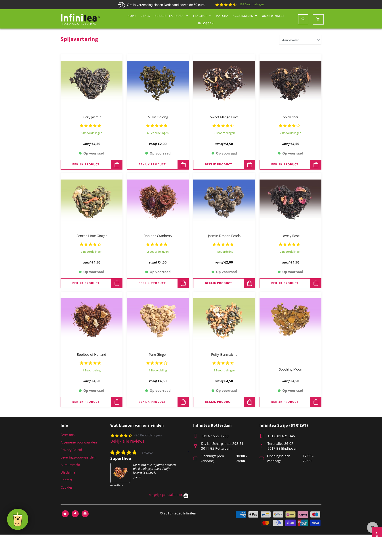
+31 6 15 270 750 (215, 436)
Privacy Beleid (71, 449)
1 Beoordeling (224, 252)
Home (132, 16)
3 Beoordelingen (91, 252)
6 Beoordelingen (158, 133)
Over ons (67, 434)
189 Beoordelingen (251, 4)
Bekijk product (85, 164)
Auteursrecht (70, 464)
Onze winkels (273, 16)
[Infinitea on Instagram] (85, 513)
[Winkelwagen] (318, 19)
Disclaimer (69, 472)
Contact (66, 480)
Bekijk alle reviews (127, 441)
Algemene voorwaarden (79, 442)
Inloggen (206, 23)
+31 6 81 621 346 (281, 436)
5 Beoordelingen (91, 133)
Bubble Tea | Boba (170, 16)
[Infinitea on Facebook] (75, 513)
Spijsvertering (79, 39)
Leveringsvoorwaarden (78, 457)
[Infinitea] (80, 19)
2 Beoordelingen (224, 133)
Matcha (222, 16)
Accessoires (243, 16)
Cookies (67, 487)
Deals (145, 16)
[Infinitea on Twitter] (65, 513)
